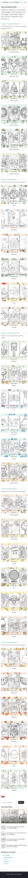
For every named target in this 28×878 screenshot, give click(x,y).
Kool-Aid (14, 636)
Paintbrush (14, 361)
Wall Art (6, 864)
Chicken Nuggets (14, 514)
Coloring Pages (8, 857)
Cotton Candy (14, 539)
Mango (14, 668)
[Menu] (25, 2)
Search (21, 802)
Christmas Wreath (14, 125)
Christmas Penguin (14, 173)
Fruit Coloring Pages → (10, 642)
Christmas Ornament (14, 52)
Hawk (14, 303)
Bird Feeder (14, 230)
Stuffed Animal (14, 483)
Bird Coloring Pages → (9, 179)
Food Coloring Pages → (9, 489)
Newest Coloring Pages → (10, 24)
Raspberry (14, 741)
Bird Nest (14, 278)
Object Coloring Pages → (10, 333)
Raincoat (14, 385)
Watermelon (14, 692)
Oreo (14, 588)
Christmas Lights (14, 76)
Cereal (14, 563)
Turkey (14, 205)
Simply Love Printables (16, 874)
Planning (6, 861)
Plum (14, 766)
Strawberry (14, 717)
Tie (14, 410)
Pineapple (14, 790)
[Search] (21, 2)
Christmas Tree (14, 100)
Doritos (14, 612)
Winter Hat (14, 434)
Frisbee (14, 458)
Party (5, 859)
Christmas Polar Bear (14, 149)
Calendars (7, 855)
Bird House (14, 254)
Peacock (14, 327)
